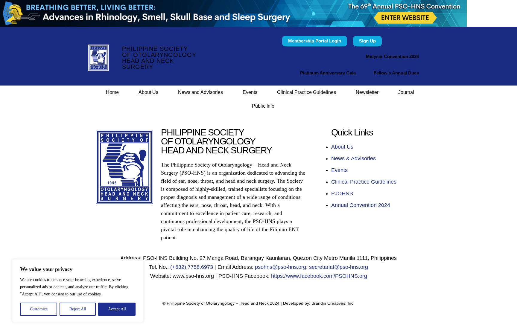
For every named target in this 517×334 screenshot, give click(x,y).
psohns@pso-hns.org (280, 267)
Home (112, 92)
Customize (39, 309)
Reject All (77, 309)
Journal (406, 92)
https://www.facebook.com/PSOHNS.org (319, 276)
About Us (148, 92)
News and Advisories (200, 92)
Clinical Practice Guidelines (306, 92)
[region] (78, 290)
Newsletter (367, 92)
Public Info (263, 106)
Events (250, 92)
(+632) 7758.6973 (191, 267)
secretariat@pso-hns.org (338, 267)
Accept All (117, 309)
